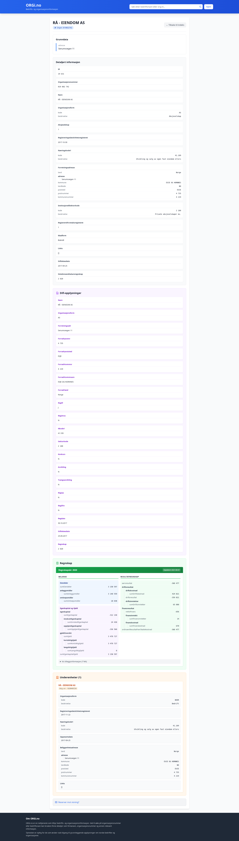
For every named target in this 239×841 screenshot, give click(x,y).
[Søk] (200, 6)
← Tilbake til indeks (175, 25)
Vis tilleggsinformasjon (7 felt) (74, 661)
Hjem (208, 6)
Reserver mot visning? (68, 802)
